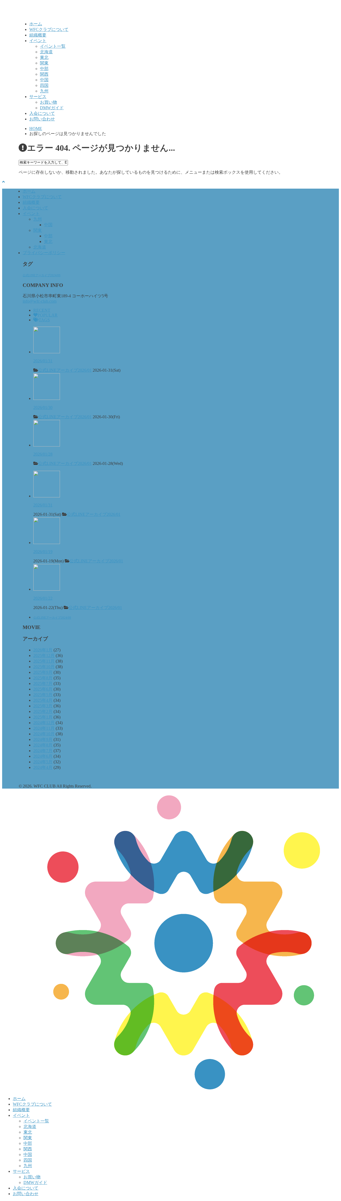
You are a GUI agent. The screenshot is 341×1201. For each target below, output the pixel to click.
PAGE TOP (328, 1159)
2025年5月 (42, 694)
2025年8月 (42, 678)
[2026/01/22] (46, 589)
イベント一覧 (53, 46)
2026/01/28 (42, 454)
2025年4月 (42, 700)
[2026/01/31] (46, 352)
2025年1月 (42, 717)
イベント (37, 40)
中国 (44, 80)
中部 (44, 68)
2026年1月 (42, 650)
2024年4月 (42, 767)
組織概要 (37, 35)
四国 (44, 85)
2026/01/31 (42, 361)
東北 (44, 57)
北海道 (46, 52)
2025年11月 (44, 661)
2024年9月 (42, 739)
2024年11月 (44, 728)
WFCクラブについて (48, 29)
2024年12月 (44, 722)
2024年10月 (44, 734)
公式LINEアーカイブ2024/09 (41, 275)
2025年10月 (44, 666)
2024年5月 (42, 762)
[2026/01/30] (46, 398)
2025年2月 (42, 711)
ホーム (35, 24)
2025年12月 (44, 655)
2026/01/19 (42, 551)
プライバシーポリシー (44, 252)
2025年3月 (42, 706)
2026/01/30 (42, 407)
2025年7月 (42, 683)
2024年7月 (42, 750)
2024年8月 (42, 745)
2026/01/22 (42, 598)
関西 (44, 74)
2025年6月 (42, 689)
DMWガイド (52, 108)
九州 (44, 91)
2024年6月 (42, 756)
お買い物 (48, 102)
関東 (44, 63)
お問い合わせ (42, 119)
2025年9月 (42, 672)
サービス (37, 96)
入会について (42, 113)
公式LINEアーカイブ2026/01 (65, 370)
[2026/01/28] (46, 445)
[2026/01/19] (46, 542)
